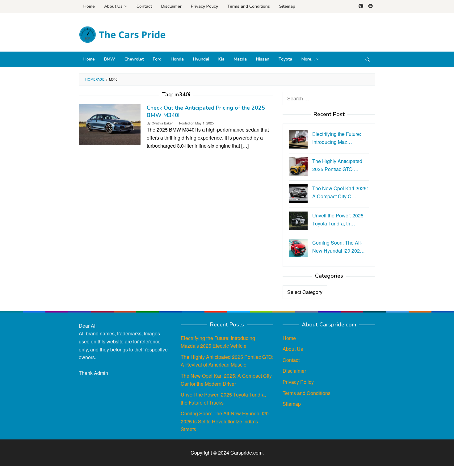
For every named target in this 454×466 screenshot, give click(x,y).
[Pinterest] (361, 6)
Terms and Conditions (306, 393)
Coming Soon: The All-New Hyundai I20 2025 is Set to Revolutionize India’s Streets (225, 421)
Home (289, 338)
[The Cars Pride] (122, 34)
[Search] (367, 59)
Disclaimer (294, 370)
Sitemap (292, 403)
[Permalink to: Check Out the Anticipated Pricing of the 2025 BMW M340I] (110, 124)
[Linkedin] (370, 6)
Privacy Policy (298, 381)
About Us (293, 348)
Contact (291, 359)
